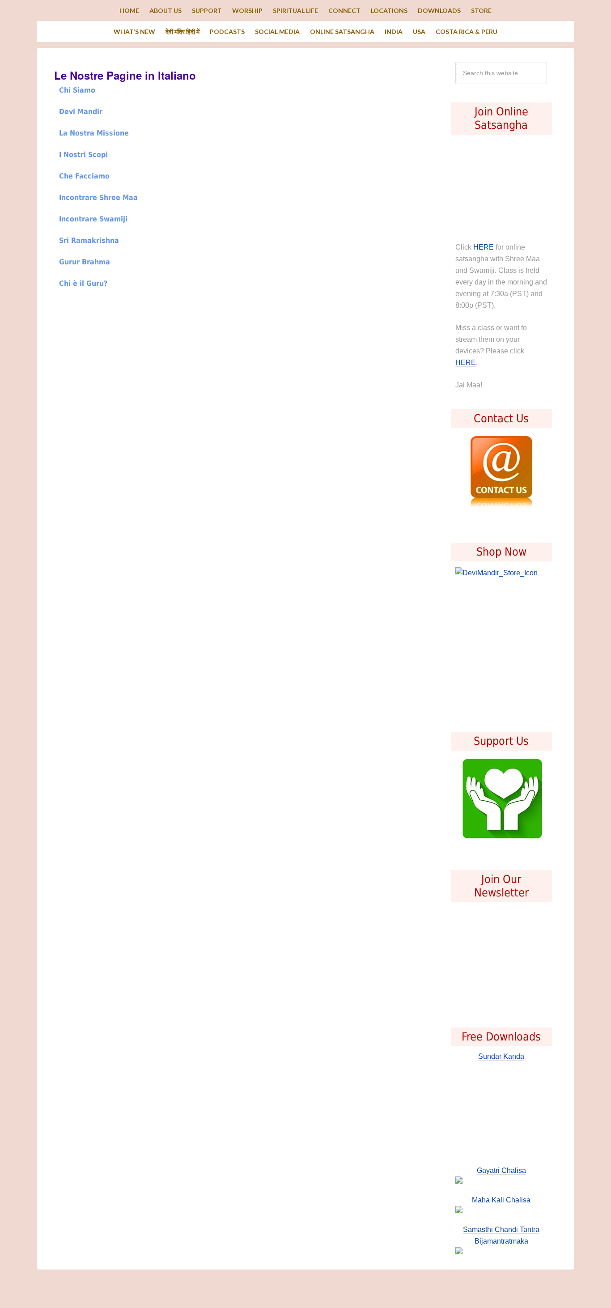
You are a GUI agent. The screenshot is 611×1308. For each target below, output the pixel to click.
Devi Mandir (80, 111)
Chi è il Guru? (83, 283)
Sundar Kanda (501, 1056)
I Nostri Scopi (83, 154)
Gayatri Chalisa (501, 1170)
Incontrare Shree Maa (98, 197)
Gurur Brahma (84, 262)
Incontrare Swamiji (93, 219)
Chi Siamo (77, 90)
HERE (483, 247)
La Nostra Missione (94, 133)
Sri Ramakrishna (89, 240)
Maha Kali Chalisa (501, 1200)
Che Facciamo (84, 176)
